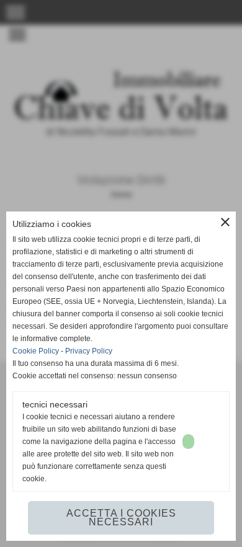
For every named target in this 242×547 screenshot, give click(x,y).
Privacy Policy (88, 351)
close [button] (225, 222)
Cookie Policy (35, 351)
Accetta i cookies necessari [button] (121, 517)
